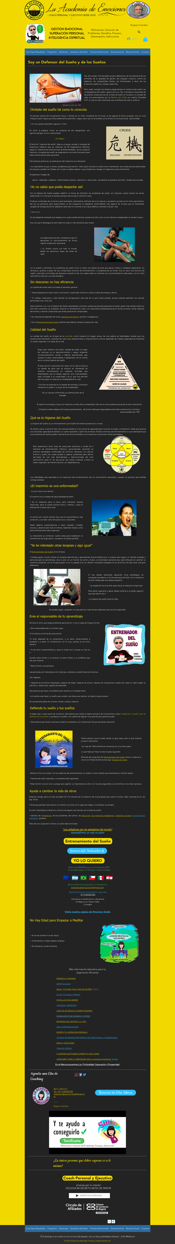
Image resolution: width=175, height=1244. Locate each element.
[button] (145, 39)
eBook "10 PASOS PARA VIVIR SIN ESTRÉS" (74, 989)
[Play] (77, 1195)
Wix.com (107, 1241)
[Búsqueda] (139, 32)
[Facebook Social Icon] (80, 1074)
